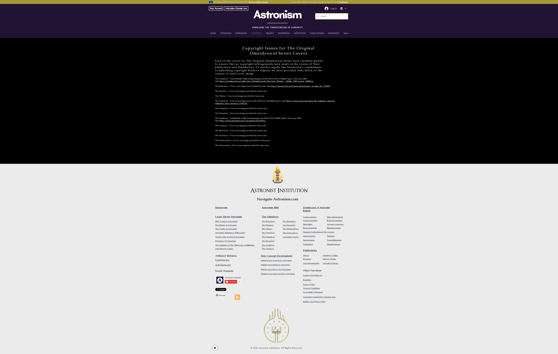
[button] (333, 33)
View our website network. (258, 2)
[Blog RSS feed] (237, 297)
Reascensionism (310, 228)
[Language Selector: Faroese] (343, 8)
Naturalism (307, 224)
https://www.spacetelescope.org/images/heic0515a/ (243, 120)
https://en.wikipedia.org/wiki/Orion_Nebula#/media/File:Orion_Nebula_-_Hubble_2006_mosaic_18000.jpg (266, 81)
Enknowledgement (335, 217)
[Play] (215, 348)
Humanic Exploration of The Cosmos (318, 232)
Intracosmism (309, 240)
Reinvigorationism (334, 220)
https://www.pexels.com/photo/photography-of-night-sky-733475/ (300, 86)
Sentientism (308, 244)
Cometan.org (343, 2)
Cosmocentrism (309, 217)
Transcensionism (310, 220)
